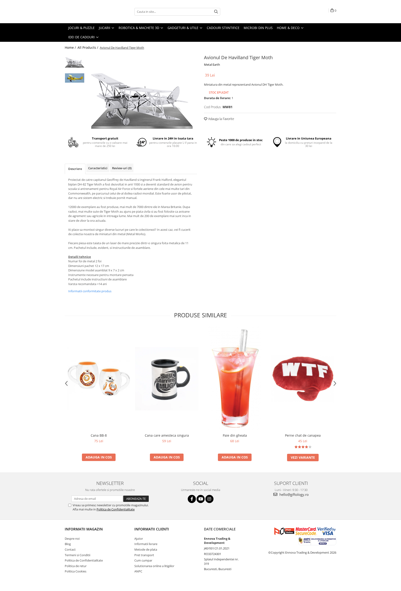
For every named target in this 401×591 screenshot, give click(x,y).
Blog (68, 544)
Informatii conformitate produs (89, 291)
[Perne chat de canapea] (302, 378)
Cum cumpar (143, 560)
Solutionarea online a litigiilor (154, 566)
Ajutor (138, 538)
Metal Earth (212, 64)
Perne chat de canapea (303, 435)
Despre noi (72, 538)
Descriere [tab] (75, 169)
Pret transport (144, 555)
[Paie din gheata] (234, 378)
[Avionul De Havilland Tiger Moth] (142, 91)
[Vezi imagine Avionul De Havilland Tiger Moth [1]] (74, 78)
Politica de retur (76, 566)
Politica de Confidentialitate (116, 509)
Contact (70, 549)
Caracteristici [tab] (97, 168)
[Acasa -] (88, 11)
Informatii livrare (145, 544)
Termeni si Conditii (77, 555)
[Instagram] (209, 499)
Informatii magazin (84, 529)
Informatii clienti (151, 529)
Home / (71, 47)
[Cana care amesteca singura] (166, 378)
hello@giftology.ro (293, 494)
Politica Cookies (75, 571)
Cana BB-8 (99, 435)
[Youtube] (201, 499)
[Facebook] (192, 499)
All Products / (88, 47)
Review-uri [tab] (122, 168)
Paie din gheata (235, 435)
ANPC (138, 571)
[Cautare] (216, 12)
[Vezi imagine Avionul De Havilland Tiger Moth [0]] (74, 61)
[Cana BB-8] (98, 378)
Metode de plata (145, 549)
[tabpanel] (142, 91)
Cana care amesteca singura (167, 435)
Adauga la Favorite (220, 119)
